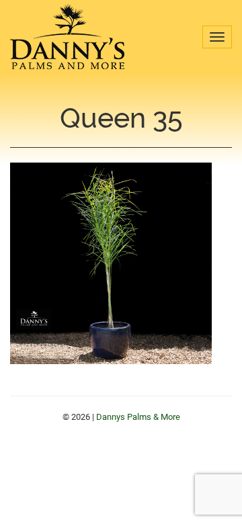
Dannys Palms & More (67, 36)
